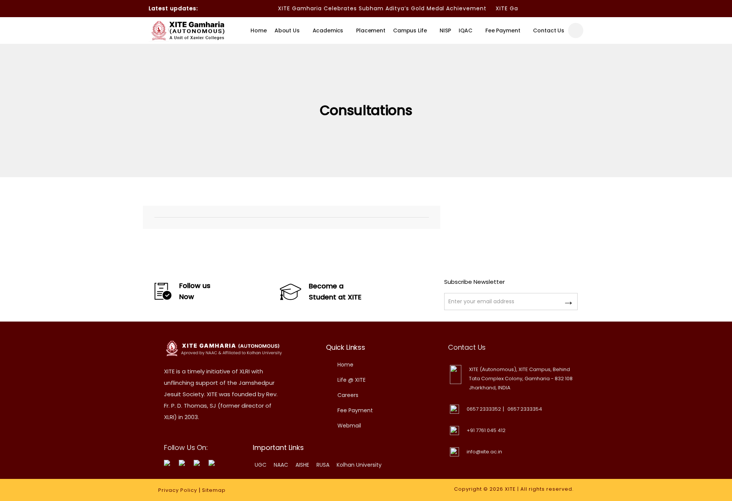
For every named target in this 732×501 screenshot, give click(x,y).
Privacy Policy (177, 490)
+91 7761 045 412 (486, 430)
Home (258, 30)
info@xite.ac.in (484, 451)
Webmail (349, 425)
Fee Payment (502, 30)
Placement (370, 30)
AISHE (302, 465)
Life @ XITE (351, 380)
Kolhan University (359, 465)
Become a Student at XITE (335, 291)
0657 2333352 (484, 409)
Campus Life (410, 30)
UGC (260, 465)
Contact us (548, 30)
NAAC (281, 465)
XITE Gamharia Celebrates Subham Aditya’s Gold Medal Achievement (374, 8)
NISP (445, 30)
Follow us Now (194, 291)
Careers (347, 395)
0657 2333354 (524, 409)
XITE (510, 489)
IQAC (465, 30)
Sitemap (214, 490)
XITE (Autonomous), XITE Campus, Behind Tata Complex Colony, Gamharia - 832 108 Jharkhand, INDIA (521, 378)
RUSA (322, 465)
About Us (287, 30)
